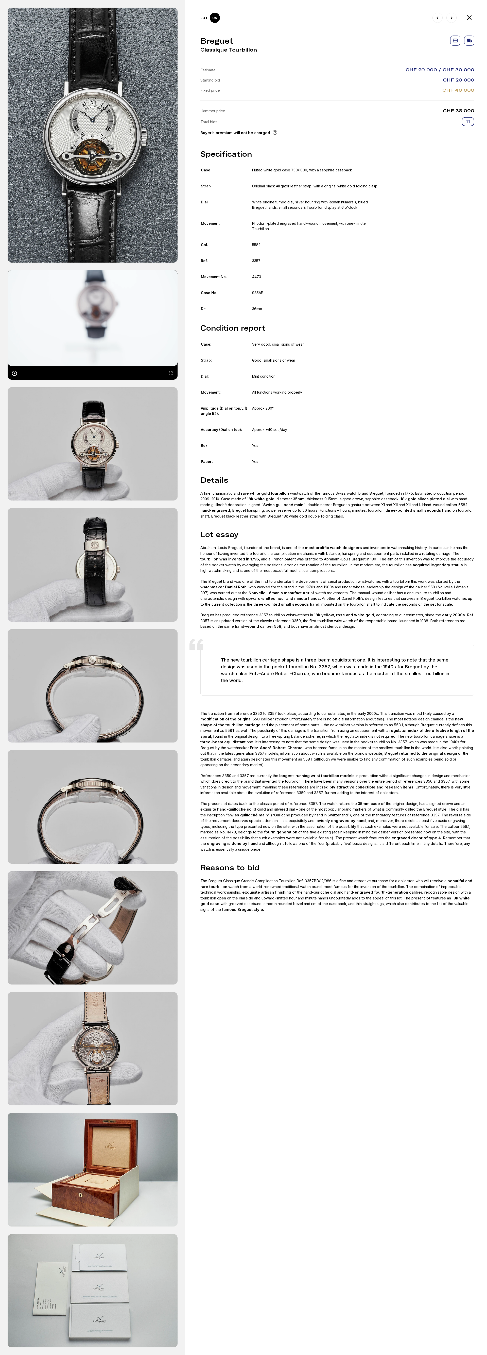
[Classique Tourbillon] (437, 18)
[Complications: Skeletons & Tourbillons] (469, 18)
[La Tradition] (451, 18)
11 (468, 121)
